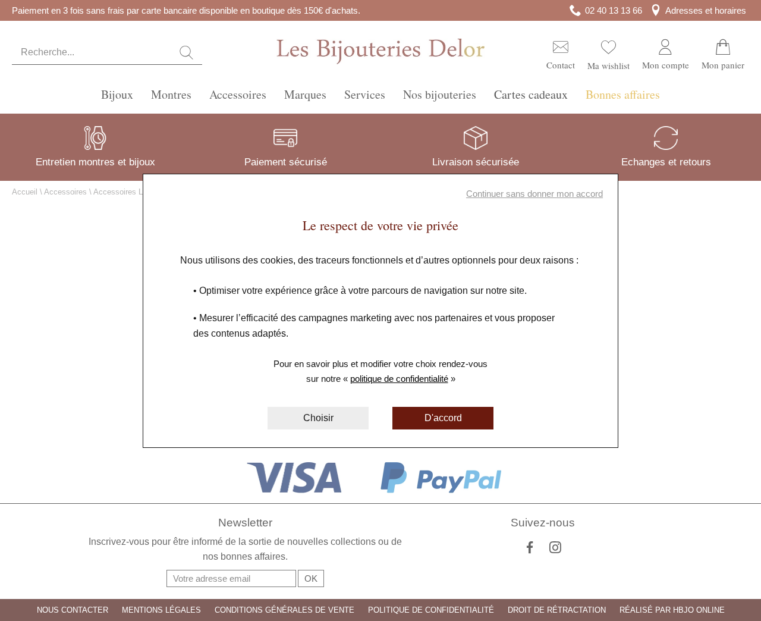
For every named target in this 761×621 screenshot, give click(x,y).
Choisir (318, 418)
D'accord (443, 418)
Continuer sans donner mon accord (534, 194)
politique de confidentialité (399, 379)
